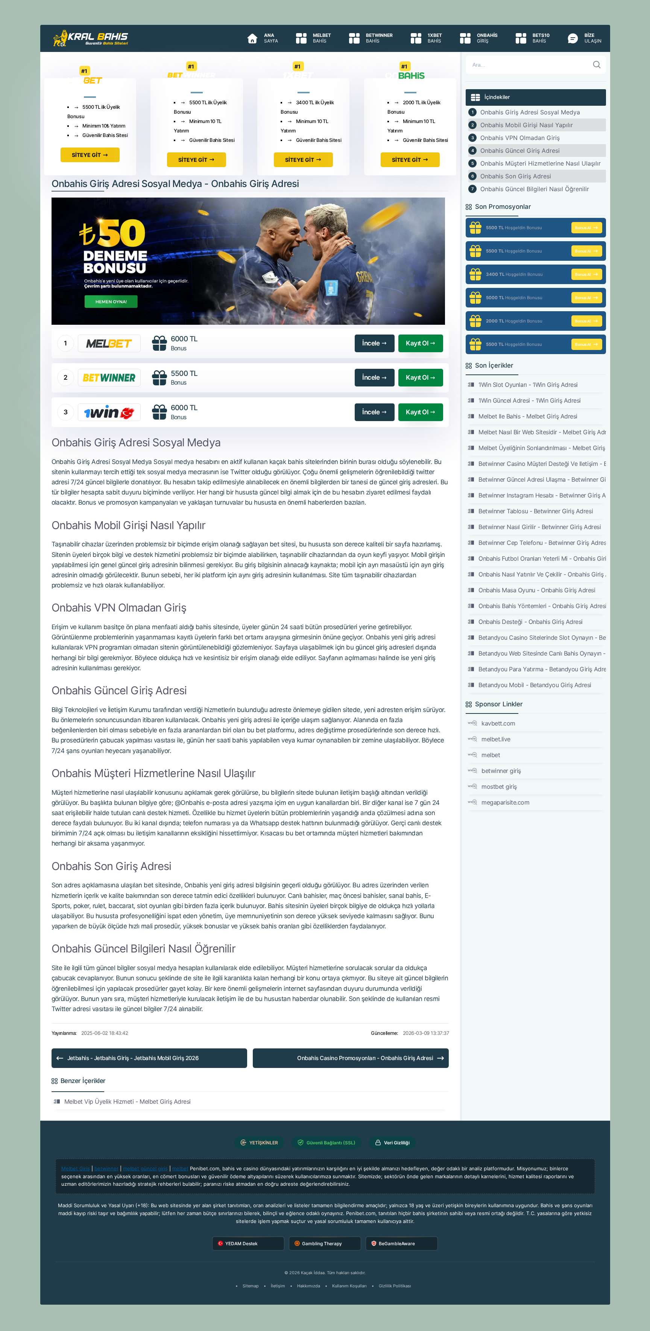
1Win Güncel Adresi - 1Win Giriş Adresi (529, 400)
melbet (490, 755)
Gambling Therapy (322, 1243)
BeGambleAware (397, 1243)
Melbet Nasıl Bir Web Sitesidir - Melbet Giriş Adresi (542, 432)
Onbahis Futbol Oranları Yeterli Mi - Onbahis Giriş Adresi (542, 558)
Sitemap (251, 1285)
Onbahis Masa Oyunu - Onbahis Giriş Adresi (536, 590)
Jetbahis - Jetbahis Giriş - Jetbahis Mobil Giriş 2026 (133, 1058)
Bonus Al (583, 227)
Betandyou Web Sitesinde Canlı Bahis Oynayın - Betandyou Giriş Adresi (542, 653)
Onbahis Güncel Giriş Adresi (520, 150)
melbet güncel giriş (145, 1168)
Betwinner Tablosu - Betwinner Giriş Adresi (535, 511)
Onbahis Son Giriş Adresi (515, 176)
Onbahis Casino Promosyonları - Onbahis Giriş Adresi (365, 1058)
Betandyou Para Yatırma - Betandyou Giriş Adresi (542, 669)
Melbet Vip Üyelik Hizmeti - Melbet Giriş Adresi (127, 1101)
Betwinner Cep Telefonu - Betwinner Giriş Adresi (542, 542)
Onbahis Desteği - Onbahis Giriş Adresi (530, 621)
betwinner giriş (501, 770)
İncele (371, 343)
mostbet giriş (499, 786)
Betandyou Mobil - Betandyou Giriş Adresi (534, 685)
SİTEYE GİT (86, 155)
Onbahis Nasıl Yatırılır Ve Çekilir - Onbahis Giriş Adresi (542, 574)
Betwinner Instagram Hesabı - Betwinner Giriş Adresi (542, 495)
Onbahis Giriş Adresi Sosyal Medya (530, 112)
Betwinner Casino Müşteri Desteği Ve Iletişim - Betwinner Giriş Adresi (542, 463)
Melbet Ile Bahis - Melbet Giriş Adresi (527, 416)
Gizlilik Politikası (395, 1285)
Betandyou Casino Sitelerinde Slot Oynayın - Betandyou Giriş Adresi (542, 637)
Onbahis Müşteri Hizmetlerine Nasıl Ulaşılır (540, 163)
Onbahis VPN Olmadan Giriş (520, 137)
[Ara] (597, 64)
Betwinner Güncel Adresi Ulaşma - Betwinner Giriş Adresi (542, 479)
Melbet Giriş (75, 1168)
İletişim (278, 1285)
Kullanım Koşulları (349, 1285)
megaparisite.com (505, 802)
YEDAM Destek (241, 1243)
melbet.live (495, 739)
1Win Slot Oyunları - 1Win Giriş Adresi (528, 384)
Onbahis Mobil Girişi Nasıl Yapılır (526, 125)
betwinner (106, 1168)
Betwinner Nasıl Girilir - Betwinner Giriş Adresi (539, 527)
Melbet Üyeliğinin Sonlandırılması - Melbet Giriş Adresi (542, 448)
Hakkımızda (308, 1285)
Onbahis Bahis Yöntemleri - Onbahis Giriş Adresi (542, 606)
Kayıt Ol (417, 343)
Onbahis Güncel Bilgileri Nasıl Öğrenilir (534, 189)
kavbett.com (498, 723)
